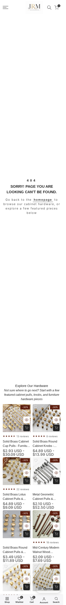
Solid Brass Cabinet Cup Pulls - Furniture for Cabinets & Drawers (16, 444)
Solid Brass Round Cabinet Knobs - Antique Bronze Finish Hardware (45, 444)
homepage (43, 199)
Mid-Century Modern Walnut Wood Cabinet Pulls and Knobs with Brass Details (46, 550)
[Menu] (5, 7)
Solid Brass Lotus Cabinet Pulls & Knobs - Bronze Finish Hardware (14, 497)
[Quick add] (26, 428)
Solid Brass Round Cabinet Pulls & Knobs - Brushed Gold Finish (15, 550)
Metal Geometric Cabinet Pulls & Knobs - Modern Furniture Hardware (45, 497)
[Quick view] (26, 420)
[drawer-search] (49, 7)
